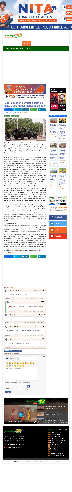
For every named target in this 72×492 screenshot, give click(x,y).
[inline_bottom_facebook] (8, 256)
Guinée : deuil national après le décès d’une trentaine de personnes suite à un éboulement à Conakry (62, 153)
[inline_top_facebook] (8, 109)
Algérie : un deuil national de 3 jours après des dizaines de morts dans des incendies (53, 128)
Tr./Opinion (22, 48)
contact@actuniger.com (15, 447)
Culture (7, 48)
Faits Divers (53, 453)
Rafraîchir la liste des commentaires (13, 350)
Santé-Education (43, 43)
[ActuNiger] (14, 35)
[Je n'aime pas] (44, 290)
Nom (10, 358)
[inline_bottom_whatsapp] (33, 256)
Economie (34, 43)
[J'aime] (42, 290)
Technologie (14, 48)
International (26, 43)
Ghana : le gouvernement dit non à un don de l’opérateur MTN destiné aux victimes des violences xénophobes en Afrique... (62, 130)
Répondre (26, 298)
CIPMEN (7, 116)
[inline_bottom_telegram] (42, 256)
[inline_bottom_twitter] (17, 256)
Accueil (7, 43)
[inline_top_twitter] (17, 109)
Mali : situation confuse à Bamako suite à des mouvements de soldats (25, 104)
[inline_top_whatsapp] (33, 109)
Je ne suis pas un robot (16, 387)
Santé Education (55, 440)
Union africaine (14, 116)
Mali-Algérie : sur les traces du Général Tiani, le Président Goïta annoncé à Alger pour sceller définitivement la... (53, 155)
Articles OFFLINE (55, 451)
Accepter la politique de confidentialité (19, 382)
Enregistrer (8, 392)
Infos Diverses (54, 455)
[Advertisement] (36, 64)
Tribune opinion (54, 438)
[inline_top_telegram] (42, 109)
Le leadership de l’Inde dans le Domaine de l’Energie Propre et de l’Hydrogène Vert (53, 178)
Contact (29, 48)
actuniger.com (13, 252)
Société (19, 43)
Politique (13, 43)
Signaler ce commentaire (37, 298)
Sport (51, 43)
